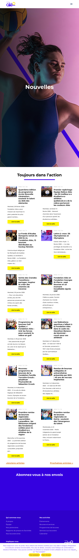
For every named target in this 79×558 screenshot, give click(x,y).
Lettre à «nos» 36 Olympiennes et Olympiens (62, 236)
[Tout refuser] (76, 550)
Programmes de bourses (49, 527)
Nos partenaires (12, 527)
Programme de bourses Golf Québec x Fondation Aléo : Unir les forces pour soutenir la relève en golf (26, 329)
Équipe (8, 524)
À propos (9, 521)
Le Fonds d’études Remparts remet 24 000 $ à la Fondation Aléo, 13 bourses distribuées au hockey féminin (27, 240)
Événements (44, 521)
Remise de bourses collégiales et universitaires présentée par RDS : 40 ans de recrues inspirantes (63, 374)
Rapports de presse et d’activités (18, 531)
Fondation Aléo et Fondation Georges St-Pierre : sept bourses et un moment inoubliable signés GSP (63, 284)
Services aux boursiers (48, 531)
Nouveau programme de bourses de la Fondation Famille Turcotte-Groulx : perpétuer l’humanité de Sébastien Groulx (27, 376)
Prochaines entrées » (61, 463)
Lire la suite (16, 221)
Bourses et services (47, 524)
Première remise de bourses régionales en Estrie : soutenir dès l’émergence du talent (62, 418)
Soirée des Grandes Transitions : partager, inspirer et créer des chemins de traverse (27, 283)
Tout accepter (34, 555)
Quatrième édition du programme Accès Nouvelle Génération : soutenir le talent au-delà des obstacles (27, 196)
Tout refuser (46, 555)
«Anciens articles (15, 463)
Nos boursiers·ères (13, 534)
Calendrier (44, 534)
